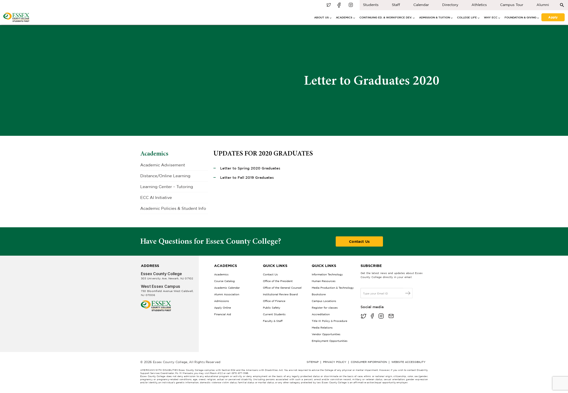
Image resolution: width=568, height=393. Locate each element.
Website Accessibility (408, 361)
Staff (396, 5)
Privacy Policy (334, 361)
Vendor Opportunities (326, 334)
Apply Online (222, 307)
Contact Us (359, 241)
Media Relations (322, 327)
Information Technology (327, 274)
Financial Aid (222, 314)
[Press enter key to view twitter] (328, 5)
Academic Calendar (227, 287)
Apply (553, 16)
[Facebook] (372, 316)
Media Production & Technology (333, 287)
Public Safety (271, 307)
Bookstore (319, 294)
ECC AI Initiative (156, 197)
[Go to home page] (156, 302)
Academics (154, 153)
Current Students (274, 314)
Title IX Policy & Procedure (329, 320)
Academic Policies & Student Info (173, 208)
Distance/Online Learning (165, 176)
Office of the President (278, 281)
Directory (450, 5)
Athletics (479, 5)
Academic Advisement (162, 165)
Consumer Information (369, 361)
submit (407, 293)
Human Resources (323, 281)
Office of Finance (274, 301)
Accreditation (321, 314)
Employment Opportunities (329, 340)
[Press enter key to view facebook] (339, 5)
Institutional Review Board (280, 294)
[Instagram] (381, 316)
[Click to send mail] (391, 316)
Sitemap (313, 361)
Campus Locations (324, 301)
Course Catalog (224, 281)
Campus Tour (511, 5)
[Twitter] (363, 316)
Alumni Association (226, 294)
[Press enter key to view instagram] (351, 5)
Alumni (542, 5)
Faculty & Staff (272, 320)
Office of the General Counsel (282, 287)
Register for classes (325, 307)
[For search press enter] (562, 4)
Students (371, 5)
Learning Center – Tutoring (166, 187)
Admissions (221, 301)
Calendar (421, 5)
